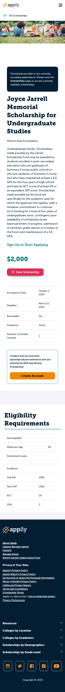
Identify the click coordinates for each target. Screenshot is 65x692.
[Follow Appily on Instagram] (8, 666)
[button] (14, 272)
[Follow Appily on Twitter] (20, 666)
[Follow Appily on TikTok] (44, 666)
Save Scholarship (27, 272)
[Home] (11, 5)
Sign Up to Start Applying (27, 245)
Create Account (32, 375)
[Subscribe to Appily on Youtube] (56, 666)
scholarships (17, 80)
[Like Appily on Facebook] (32, 666)
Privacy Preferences (14, 600)
